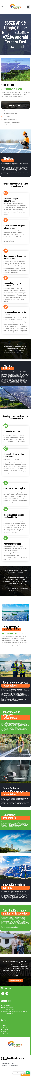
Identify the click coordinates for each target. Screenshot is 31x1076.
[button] (28, 7)
